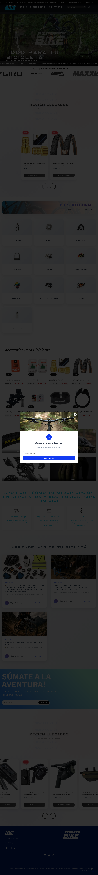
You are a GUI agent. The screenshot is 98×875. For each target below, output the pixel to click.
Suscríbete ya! (49, 458)
